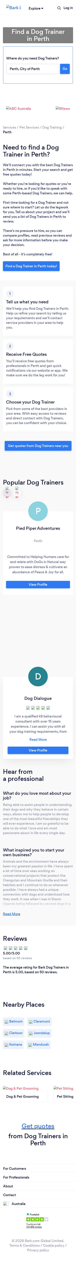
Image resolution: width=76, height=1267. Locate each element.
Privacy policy (38, 1250)
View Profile (38, 584)
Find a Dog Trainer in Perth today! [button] (31, 266)
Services (9, 127)
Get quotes (38, 1126)
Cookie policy (53, 1245)
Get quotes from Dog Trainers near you (38, 445)
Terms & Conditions (24, 1245)
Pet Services (29, 127)
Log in (68, 7)
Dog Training (52, 127)
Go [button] (65, 68)
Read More (11, 914)
